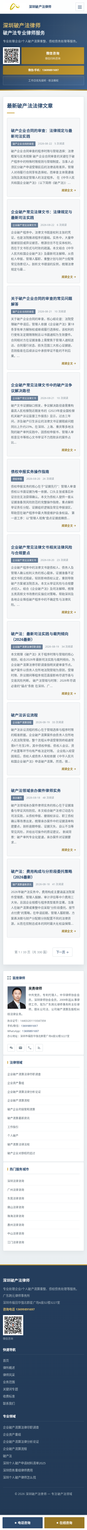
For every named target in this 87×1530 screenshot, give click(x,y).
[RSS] (39, 1048)
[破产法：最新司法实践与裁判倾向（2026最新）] (10, 623)
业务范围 (9, 1382)
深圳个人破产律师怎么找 (19, 1477)
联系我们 (9, 1403)
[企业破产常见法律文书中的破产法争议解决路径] (10, 374)
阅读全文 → (69, 190)
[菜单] (80, 7)
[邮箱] (20, 1048)
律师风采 (9, 1375)
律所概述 (9, 1368)
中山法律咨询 (15, 1233)
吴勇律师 (35, 988)
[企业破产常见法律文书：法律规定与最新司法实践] (10, 201)
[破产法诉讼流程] (10, 704)
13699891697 (29, 1026)
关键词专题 (10, 1389)
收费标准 (9, 1396)
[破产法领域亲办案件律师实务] (10, 779)
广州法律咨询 (15, 1190)
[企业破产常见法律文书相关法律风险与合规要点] (10, 536)
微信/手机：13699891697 (43, 70)
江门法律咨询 (15, 1242)
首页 (6, 1361)
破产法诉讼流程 (24, 715)
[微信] (11, 1048)
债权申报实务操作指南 (30, 471)
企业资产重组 (15, 1083)
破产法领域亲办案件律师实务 (36, 790)
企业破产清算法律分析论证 (24, 1092)
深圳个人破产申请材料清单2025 (24, 1463)
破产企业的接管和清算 (21, 1109)
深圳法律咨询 (15, 1181)
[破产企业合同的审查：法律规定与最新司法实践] (10, 119)
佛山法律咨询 (15, 1207)
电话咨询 (24, 1523)
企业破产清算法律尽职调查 (24, 1074)
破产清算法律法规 (18, 1144)
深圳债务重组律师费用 (18, 1470)
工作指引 (13, 1127)
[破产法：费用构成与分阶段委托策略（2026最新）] (10, 860)
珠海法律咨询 (15, 1216)
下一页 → (62, 952)
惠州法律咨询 (15, 1225)
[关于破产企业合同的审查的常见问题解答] (10, 287)
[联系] (30, 1048)
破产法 (7, 1456)
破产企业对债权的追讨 (21, 1153)
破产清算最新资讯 (18, 1118)
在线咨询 (66, 1523)
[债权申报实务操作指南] (10, 460)
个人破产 (13, 1135)
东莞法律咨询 (15, 1198)
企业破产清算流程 (18, 1100)
